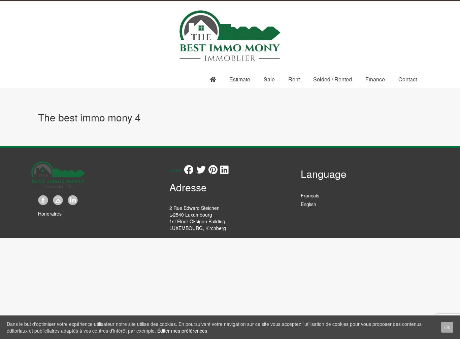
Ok (447, 327)
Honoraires (50, 213)
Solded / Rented (332, 79)
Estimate (239, 79)
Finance (375, 79)
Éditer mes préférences (182, 330)
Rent (294, 79)
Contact (407, 79)
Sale (269, 79)
